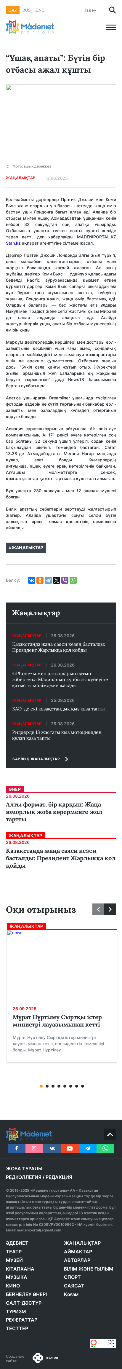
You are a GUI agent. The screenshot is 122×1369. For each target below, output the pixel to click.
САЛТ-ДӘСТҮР (23, 1303)
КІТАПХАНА (20, 1269)
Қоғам (71, 1294)
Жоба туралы (24, 1169)
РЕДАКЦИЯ (59, 1177)
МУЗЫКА (16, 1277)
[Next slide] (110, 909)
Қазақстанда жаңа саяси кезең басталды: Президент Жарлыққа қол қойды (58, 647)
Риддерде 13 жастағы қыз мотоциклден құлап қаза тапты (57, 735)
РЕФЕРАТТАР (21, 1320)
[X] (56, 580)
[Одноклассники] (40, 580)
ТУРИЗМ (16, 1311)
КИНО (13, 1286)
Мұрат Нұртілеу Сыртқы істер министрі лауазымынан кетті (57, 1020)
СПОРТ (72, 1277)
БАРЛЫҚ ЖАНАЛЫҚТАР (36, 759)
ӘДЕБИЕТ (17, 1243)
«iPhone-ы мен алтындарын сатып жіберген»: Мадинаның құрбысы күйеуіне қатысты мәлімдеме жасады (60, 679)
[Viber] (64, 580)
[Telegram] (48, 580)
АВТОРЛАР (77, 1260)
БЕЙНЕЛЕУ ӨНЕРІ (26, 1294)
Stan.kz (13, 243)
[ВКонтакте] (31, 580)
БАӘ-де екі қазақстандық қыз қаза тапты (58, 709)
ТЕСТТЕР (17, 1328)
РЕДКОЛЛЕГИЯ (23, 1177)
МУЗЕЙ (14, 1260)
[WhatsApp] (73, 580)
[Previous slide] (98, 909)
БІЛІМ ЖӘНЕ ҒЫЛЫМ (88, 1269)
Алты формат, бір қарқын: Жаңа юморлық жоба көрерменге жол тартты (54, 812)
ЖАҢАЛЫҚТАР (82, 1243)
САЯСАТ (74, 1286)
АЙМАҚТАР (78, 1252)
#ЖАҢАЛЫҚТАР (26, 547)
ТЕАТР (14, 1252)
